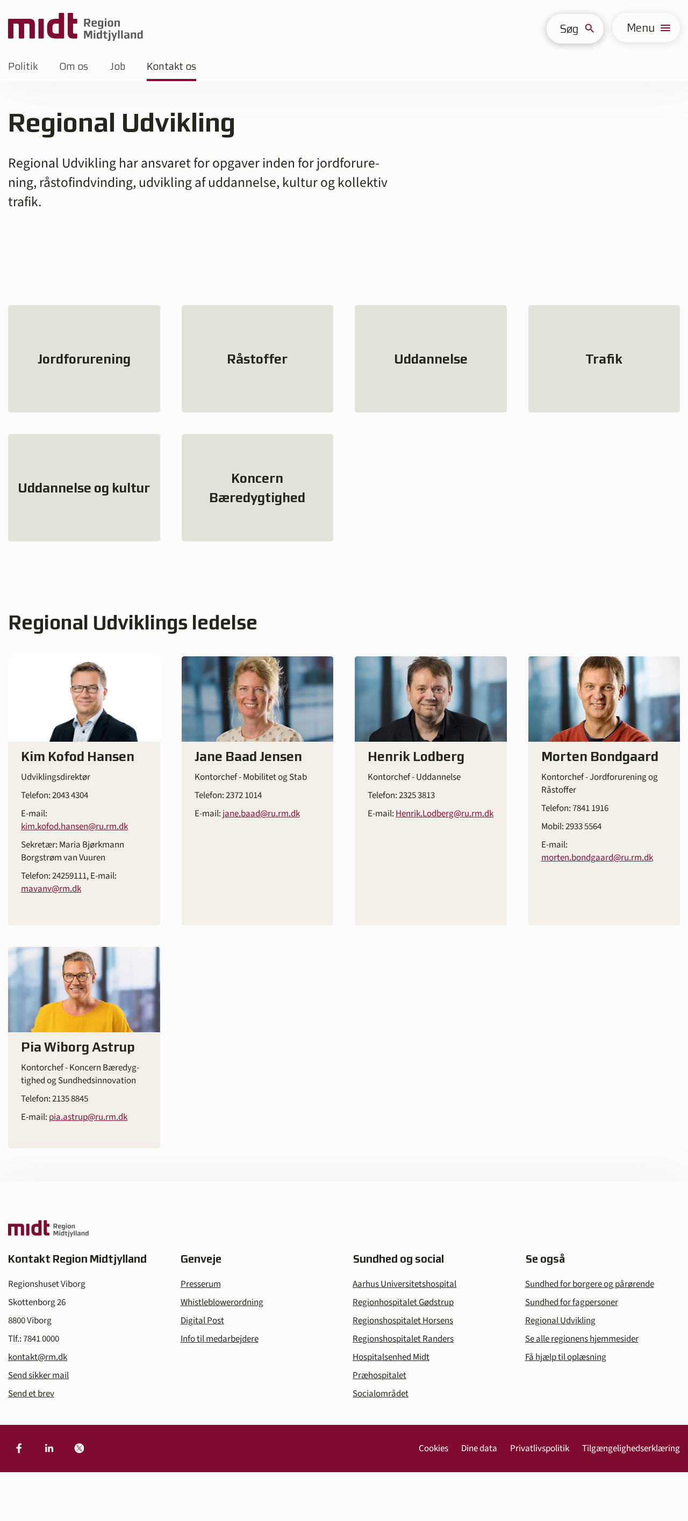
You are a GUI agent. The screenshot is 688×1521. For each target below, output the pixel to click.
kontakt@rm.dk (37, 1357)
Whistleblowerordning (222, 1302)
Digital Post (202, 1320)
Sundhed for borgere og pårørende (589, 1284)
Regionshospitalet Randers (403, 1338)
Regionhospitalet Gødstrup (403, 1302)
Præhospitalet (379, 1375)
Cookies (433, 1448)
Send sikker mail (38, 1375)
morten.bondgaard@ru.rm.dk (597, 857)
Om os (73, 66)
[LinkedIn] (49, 1448)
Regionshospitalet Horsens (403, 1320)
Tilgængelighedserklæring (631, 1448)
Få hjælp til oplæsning (565, 1357)
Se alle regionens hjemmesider (582, 1338)
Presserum (201, 1284)
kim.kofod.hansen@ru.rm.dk (74, 826)
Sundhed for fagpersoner (571, 1302)
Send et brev (31, 1393)
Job (117, 66)
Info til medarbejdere (220, 1338)
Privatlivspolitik (539, 1448)
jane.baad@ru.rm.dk (261, 813)
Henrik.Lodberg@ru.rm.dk (444, 813)
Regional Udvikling (560, 1320)
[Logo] (75, 27)
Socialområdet (380, 1393)
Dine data (479, 1448)
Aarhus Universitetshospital (404, 1284)
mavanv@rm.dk (51, 888)
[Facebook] (19, 1448)
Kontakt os (171, 66)
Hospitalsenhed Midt (391, 1357)
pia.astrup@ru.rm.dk (88, 1117)
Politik (23, 66)
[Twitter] (79, 1448)
